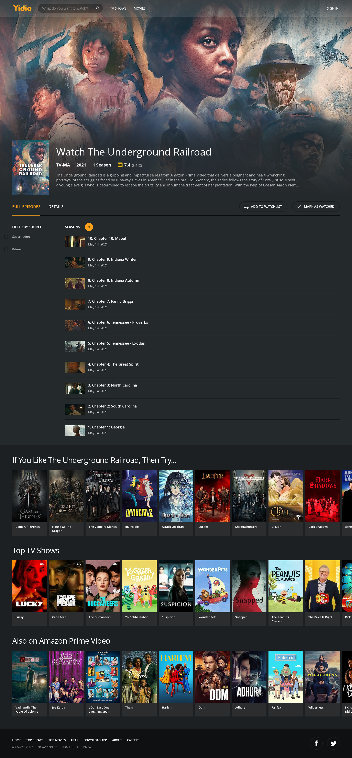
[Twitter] (333, 743)
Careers (133, 740)
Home (16, 740)
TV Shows (118, 8)
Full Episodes (26, 206)
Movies (140, 8)
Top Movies (57, 740)
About (117, 740)
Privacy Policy (47, 747)
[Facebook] (316, 743)
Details (55, 206)
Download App (95, 740)
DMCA (87, 747)
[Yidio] (22, 9)
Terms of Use (70, 747)
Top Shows (34, 740)
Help (74, 740)
